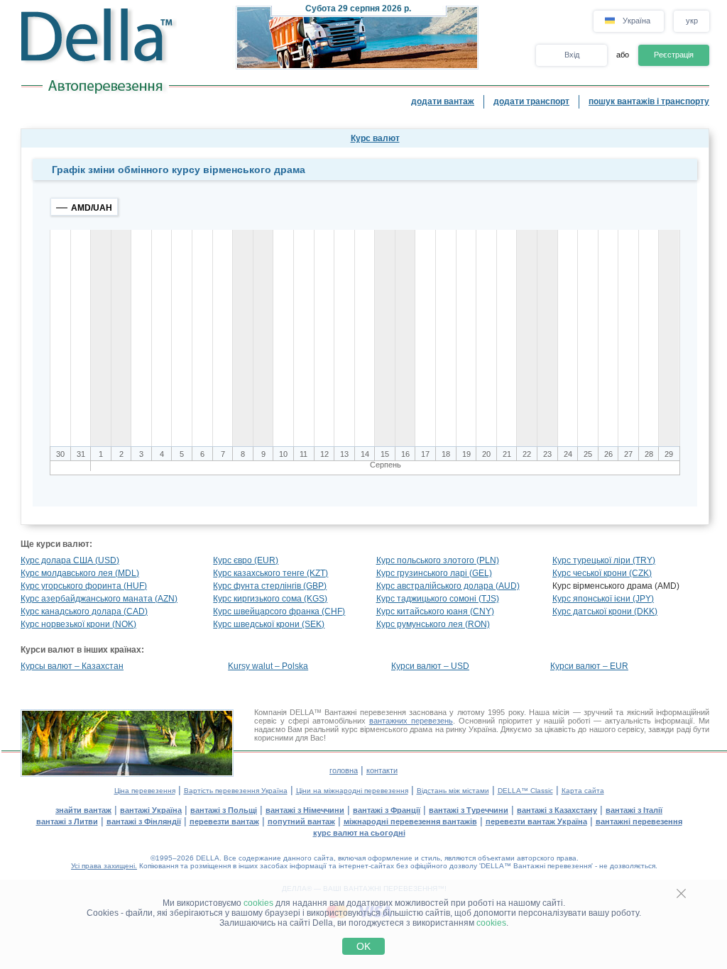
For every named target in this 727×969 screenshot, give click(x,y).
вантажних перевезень (411, 720)
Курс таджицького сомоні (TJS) (437, 599)
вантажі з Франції (386, 810)
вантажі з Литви (67, 821)
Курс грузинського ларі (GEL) (434, 573)
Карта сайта (583, 790)
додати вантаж (442, 101)
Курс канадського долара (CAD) (84, 611)
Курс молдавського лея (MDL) (80, 573)
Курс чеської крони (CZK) (602, 573)
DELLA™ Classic (525, 790)
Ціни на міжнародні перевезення (352, 790)
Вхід (571, 54)
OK (363, 946)
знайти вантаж (83, 810)
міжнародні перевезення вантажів (410, 821)
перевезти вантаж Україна (536, 821)
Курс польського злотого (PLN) (437, 560)
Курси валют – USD (430, 666)
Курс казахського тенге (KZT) (270, 573)
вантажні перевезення (639, 821)
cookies (258, 903)
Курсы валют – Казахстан (72, 666)
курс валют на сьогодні (359, 833)
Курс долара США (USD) (70, 560)
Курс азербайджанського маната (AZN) (99, 599)
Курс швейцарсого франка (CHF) (279, 611)
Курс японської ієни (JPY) (603, 599)
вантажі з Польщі (223, 810)
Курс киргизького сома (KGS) (270, 599)
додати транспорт (531, 101)
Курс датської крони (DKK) (604, 611)
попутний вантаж (301, 821)
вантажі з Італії (634, 810)
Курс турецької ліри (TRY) (603, 560)
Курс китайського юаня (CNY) (435, 611)
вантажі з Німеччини (305, 810)
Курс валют (375, 138)
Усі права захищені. (104, 866)
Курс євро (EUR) (245, 560)
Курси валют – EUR (589, 666)
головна (343, 770)
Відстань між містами (453, 790)
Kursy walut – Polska (268, 666)
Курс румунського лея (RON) (433, 624)
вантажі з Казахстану (557, 810)
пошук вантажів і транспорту (649, 101)
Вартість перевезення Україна (236, 790)
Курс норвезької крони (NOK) (78, 624)
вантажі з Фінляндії (143, 821)
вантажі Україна (151, 810)
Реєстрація (674, 54)
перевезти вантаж (224, 821)
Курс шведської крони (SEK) (268, 624)
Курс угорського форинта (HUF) (84, 586)
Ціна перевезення (144, 790)
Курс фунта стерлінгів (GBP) (270, 586)
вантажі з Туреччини (468, 810)
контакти (382, 770)
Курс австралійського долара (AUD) (448, 586)
